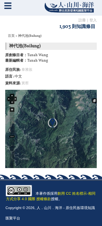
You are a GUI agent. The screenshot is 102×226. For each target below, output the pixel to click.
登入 (93, 20)
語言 (9, 76)
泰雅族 (26, 69)
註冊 (82, 20)
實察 (25, 83)
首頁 (11, 36)
